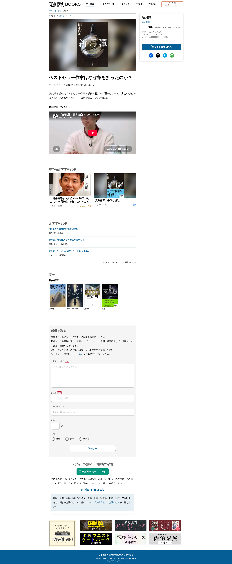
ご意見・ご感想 (57, 361)
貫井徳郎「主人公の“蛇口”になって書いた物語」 (69, 251)
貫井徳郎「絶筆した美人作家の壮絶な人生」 (67, 240)
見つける (152, 4)
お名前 (54, 393)
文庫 (69, 16)
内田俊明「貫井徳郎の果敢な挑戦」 (64, 229)
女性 (72, 439)
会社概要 (102, 555)
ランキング (124, 4)
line (172, 55)
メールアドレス (57, 407)
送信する (92, 448)
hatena (165, 55)
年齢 (53, 420)
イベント (139, 4)
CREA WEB (132, 558)
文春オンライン (113, 558)
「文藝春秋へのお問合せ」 (107, 502)
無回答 (86, 439)
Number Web (123, 558)
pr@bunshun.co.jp (92, 489)
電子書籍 (58, 11)
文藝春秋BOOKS (65, 4)
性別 (53, 434)
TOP (50, 11)
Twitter (158, 55)
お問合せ (129, 555)
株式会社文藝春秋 (101, 558)
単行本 (61, 16)
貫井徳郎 (146, 22)
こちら (80, 354)
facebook (151, 55)
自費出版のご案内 (116, 555)
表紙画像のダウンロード (94, 472)
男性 (58, 439)
